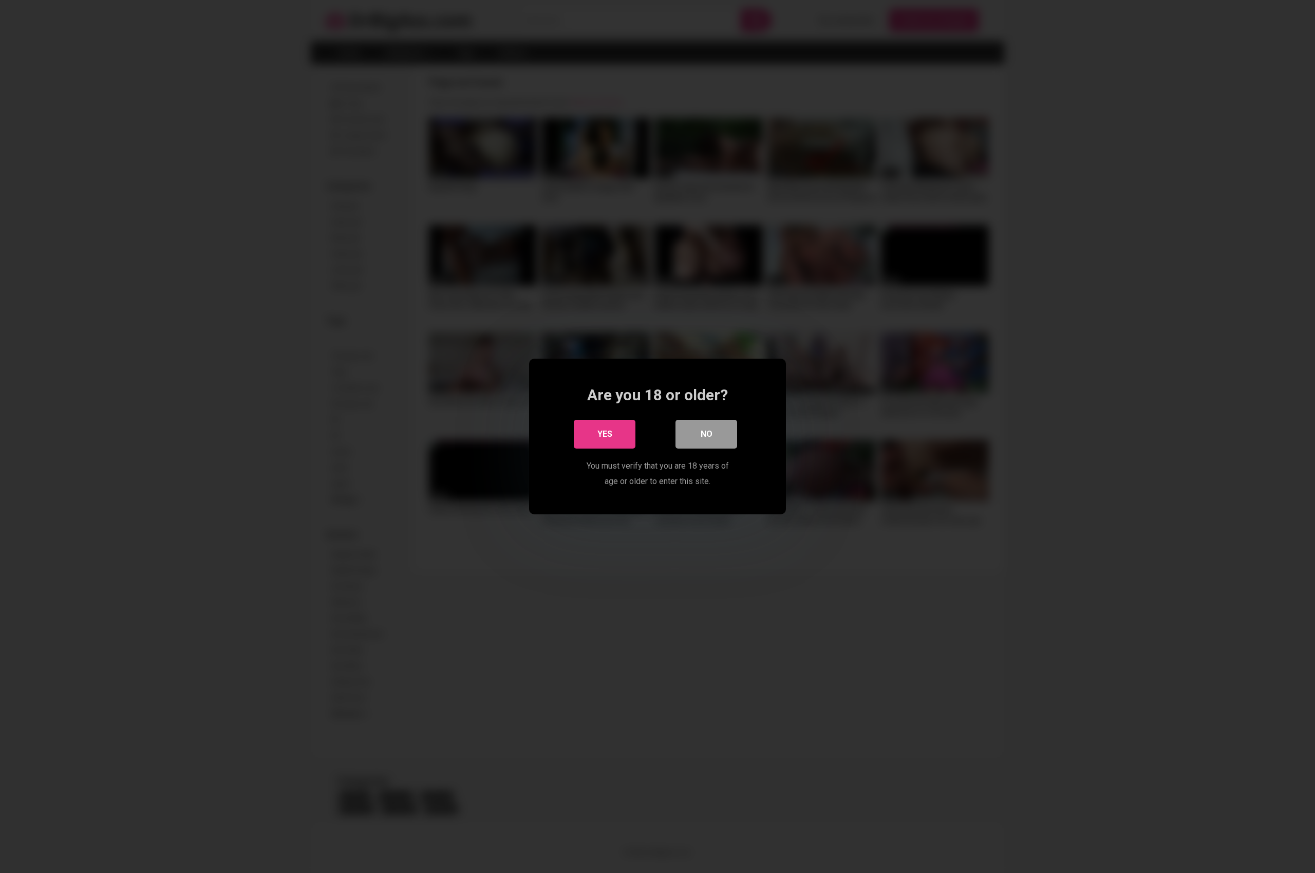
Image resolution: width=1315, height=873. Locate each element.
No (706, 434)
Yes (604, 434)
